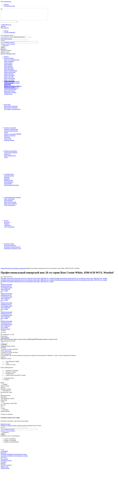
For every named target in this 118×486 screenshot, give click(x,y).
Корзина (3, 53)
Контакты (3, 452)
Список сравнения (9, 32)
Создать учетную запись (8, 44)
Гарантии (3, 462)
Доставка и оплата (9, 6)
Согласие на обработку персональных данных (14, 455)
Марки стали (4, 466)
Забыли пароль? (9, 42)
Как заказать (4, 459)
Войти (2, 38)
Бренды (6, 4)
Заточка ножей (5, 468)
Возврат (3, 463)
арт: (2, 277)
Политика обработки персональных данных (14, 454)
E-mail (2, 40)
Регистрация (8, 38)
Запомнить (5, 45)
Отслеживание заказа (7, 37)
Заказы (6, 31)
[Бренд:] (5, 337)
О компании (4, 451)
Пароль (3, 42)
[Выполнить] (30, 37)
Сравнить (4, 346)
